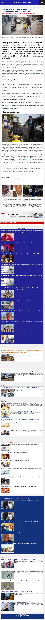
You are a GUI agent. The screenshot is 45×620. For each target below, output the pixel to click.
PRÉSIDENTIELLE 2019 (36, 207)
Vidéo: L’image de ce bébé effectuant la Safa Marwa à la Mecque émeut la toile (21, 570)
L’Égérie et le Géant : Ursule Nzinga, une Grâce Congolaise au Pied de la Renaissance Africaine (22, 310)
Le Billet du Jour (11, 203)
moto (9, 168)
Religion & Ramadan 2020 (36, 203)
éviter (13, 62)
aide (7, 103)
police (3, 103)
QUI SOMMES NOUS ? (18, 207)
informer (34, 74)
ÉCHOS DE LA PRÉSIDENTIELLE (29, 204)
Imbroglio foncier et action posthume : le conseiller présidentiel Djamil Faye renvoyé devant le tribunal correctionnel (22, 322)
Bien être (11, 207)
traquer (30, 71)
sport (32, 70)
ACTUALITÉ (4, 203)
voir (28, 162)
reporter (38, 64)
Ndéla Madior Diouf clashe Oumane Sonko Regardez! (15, 460)
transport (4, 96)
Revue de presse (26, 206)
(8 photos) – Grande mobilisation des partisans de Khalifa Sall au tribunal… (22, 543)
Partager (31, 178)
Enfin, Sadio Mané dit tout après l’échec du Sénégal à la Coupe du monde (20, 387)
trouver (17, 82)
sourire (35, 157)
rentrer (31, 47)
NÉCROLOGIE (38, 206)
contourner (21, 64)
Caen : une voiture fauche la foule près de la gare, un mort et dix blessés (32, 200)
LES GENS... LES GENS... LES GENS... (22, 203)
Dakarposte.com (22, 3)
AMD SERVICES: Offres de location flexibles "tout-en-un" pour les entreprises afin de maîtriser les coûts (22, 276)
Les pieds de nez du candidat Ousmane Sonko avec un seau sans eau (19, 559)
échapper (13, 151)
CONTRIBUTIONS (7, 206)
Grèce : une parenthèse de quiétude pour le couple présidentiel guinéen (22, 300)
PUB (24, 207)
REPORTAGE (10, 442)
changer (4, 163)
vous (26, 169)
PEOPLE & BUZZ (18, 205)
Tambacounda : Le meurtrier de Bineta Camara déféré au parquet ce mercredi (20, 371)
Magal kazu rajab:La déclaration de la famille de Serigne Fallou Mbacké (19, 444)
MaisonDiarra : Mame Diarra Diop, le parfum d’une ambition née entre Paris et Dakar (22, 253)
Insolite (7, 207)
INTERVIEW (32, 206)
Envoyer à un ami (23, 178)
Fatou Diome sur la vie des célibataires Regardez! (14, 452)
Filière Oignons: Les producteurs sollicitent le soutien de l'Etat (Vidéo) (19, 486)
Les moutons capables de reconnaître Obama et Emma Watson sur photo (20, 580)
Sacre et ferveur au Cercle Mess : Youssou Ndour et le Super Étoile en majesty (22, 243)
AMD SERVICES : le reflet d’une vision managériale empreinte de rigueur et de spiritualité (22, 264)
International (12, 205)
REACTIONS (18, 204)
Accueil (15, 178)
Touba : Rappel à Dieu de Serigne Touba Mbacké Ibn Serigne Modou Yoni (20, 403)
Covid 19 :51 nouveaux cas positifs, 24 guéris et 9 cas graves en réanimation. (21, 468)
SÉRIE (6, 442)
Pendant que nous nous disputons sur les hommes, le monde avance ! (11, 200)
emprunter (10, 108)
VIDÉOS (20, 206)
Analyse (4, 207)
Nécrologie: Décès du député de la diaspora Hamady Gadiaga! (17, 411)
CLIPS (15, 442)
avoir (41, 103)
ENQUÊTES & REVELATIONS (33, 205)
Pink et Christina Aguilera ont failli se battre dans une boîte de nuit (18, 602)
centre (39, 61)
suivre (11, 84)
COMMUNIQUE (14, 206)
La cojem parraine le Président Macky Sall (22, 511)
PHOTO (24, 205)
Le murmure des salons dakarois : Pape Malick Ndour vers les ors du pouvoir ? (22, 334)
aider (41, 106)
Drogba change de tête (22, 532)
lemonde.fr (7, 177)
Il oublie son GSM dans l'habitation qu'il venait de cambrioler (16, 591)
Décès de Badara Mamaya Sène (9, 429)
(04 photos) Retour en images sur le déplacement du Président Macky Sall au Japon (22, 522)
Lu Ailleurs (28, 207)
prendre (29, 159)
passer (8, 64)
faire (41, 160)
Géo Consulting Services (10, 204)
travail (31, 73)
